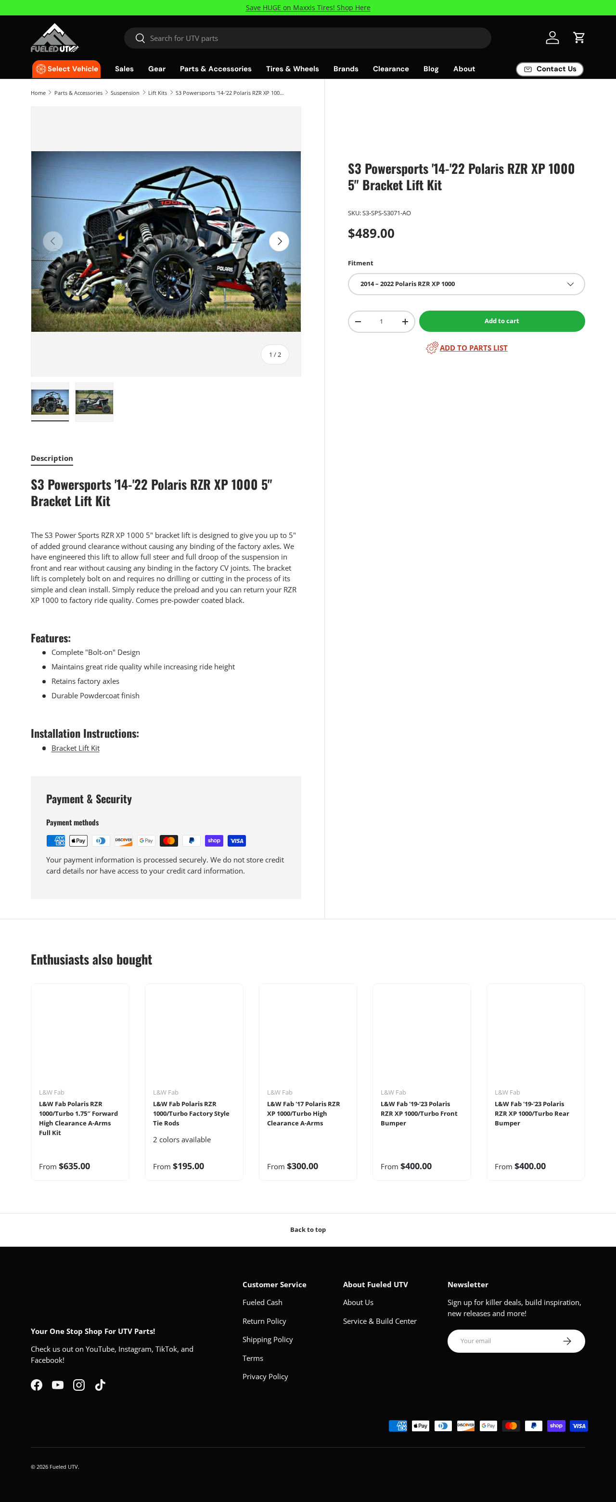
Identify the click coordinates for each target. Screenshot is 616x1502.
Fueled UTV (64, 1466)
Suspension (125, 92)
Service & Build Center (380, 1321)
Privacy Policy (265, 1376)
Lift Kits (157, 92)
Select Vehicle (73, 69)
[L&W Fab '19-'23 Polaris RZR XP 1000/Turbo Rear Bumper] (536, 1039)
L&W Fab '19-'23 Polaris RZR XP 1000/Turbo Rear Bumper (532, 1113)
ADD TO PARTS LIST (474, 348)
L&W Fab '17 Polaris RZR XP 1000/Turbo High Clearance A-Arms (303, 1113)
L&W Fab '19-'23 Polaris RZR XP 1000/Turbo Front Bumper (419, 1113)
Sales (124, 69)
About (464, 69)
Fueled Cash (262, 1302)
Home (38, 92)
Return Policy (264, 1321)
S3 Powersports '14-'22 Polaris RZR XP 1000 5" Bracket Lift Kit (230, 92)
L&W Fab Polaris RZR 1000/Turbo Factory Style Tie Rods (191, 1113)
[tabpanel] (166, 615)
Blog (431, 69)
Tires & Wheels (292, 69)
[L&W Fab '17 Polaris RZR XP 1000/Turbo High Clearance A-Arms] (308, 1039)
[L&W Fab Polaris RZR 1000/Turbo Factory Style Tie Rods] (194, 1039)
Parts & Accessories (216, 69)
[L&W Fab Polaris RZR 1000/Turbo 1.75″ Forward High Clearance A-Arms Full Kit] (80, 1039)
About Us (358, 1302)
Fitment (360, 263)
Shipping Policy (268, 1339)
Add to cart (502, 320)
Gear (157, 69)
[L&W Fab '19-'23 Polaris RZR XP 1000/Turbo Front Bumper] (422, 1039)
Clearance (391, 69)
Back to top (308, 1229)
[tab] (52, 458)
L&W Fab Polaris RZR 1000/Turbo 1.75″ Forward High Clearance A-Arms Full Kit (78, 1117)
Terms (253, 1358)
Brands (346, 69)
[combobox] (307, 38)
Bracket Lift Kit (75, 748)
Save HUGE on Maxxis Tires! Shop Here (308, 7)
